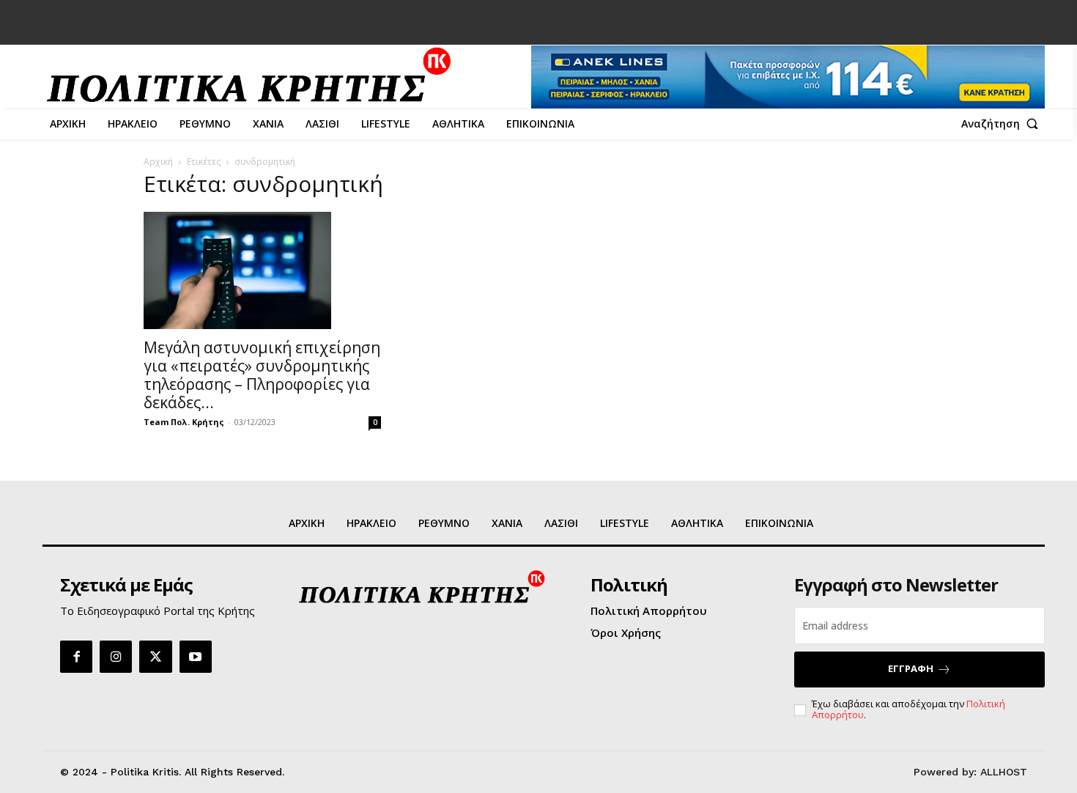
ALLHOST (1003, 772)
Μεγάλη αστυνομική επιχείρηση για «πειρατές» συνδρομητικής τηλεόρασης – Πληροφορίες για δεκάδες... (262, 375)
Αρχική (158, 161)
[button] (1003, 123)
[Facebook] (76, 657)
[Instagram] (116, 657)
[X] (155, 657)
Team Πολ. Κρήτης (184, 421)
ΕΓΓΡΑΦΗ (910, 668)
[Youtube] (196, 657)
